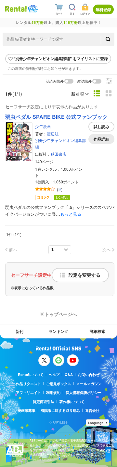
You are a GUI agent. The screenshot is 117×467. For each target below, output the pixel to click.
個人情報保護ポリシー (83, 392)
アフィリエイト (28, 392)
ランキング (58, 331)
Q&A (69, 374)
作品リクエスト (28, 383)
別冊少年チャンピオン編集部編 (60, 143)
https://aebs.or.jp (41, 459)
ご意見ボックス (58, 383)
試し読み (101, 127)
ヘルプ (54, 374)
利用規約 (53, 392)
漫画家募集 (26, 410)
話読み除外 (55, 81)
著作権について (71, 401)
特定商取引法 (43, 401)
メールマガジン (88, 383)
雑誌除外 (84, 81)
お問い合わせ (88, 374)
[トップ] (16, 8)
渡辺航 (52, 133)
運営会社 (92, 410)
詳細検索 (97, 331)
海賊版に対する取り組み (60, 410)
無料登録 (103, 9)
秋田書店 (58, 154)
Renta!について (31, 374)
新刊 (19, 331)
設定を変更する (84, 275)
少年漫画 (43, 126)
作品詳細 (101, 139)
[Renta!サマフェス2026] (32, 9)
